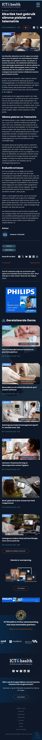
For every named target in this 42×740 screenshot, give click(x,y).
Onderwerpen (21, 714)
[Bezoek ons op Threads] (13, 671)
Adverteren (21, 711)
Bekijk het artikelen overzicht (15, 551)
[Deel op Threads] (34, 27)
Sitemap (21, 723)
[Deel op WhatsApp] (37, 257)
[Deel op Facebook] (30, 257)
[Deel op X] (37, 27)
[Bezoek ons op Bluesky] (17, 671)
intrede (7, 122)
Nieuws (7, 10)
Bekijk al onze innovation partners (21, 629)
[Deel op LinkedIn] (34, 257)
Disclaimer (21, 720)
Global (21, 726)
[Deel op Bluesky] (26, 257)
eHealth (9, 246)
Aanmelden (21, 697)
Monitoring (9, 250)
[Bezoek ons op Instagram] (28, 671)
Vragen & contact (21, 708)
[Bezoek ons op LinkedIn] (25, 671)
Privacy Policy (21, 717)
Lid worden (21, 588)
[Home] (2, 10)
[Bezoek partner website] (9, 642)
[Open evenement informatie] (37, 735)
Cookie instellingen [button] (21, 729)
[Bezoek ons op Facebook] (21, 671)
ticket (4, 278)
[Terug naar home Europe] (11, 5)
